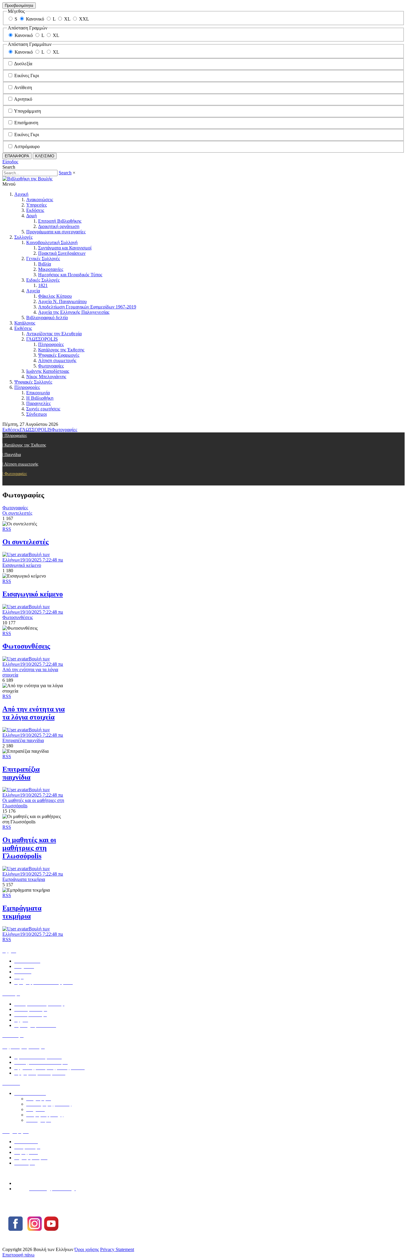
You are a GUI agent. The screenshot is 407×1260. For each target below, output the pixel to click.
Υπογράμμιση (27, 111)
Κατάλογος (24, 322)
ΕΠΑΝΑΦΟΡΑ (17, 156)
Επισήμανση (26, 122)
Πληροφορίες (51, 344)
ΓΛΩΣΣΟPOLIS (42, 339)
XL (67, 18)
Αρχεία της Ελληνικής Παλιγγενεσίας (73, 312)
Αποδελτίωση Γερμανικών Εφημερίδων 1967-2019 (87, 306)
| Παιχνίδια (11, 454)
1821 (43, 285)
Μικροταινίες (50, 269)
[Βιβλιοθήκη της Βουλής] (27, 178)
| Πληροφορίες (14, 435)
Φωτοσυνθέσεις (26, 646)
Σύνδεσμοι (36, 414)
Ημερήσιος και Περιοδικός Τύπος (70, 274)
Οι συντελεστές (25, 542)
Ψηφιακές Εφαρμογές (58, 355)
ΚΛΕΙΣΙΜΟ (44, 156)
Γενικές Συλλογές (43, 258)
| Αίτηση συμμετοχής (20, 464)
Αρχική (21, 194)
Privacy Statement (117, 1249)
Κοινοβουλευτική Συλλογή (51, 242)
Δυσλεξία (23, 63)
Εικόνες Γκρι (26, 75)
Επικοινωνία (38, 392)
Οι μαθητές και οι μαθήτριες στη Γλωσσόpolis (29, 848)
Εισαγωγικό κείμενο (32, 594)
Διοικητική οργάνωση (58, 226)
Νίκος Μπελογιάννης (46, 376)
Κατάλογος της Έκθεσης (61, 349)
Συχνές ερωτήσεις (43, 408)
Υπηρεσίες (36, 204)
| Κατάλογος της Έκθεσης (24, 445)
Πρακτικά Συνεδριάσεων (62, 253)
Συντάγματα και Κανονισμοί (64, 247)
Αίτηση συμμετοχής (57, 360)
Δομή (31, 215)
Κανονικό (35, 18)
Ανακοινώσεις (39, 199)
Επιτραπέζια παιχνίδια (21, 773)
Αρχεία (33, 290)
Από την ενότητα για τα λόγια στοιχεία (33, 713)
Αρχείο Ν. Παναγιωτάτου (62, 301)
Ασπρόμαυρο (27, 146)
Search (65, 172)
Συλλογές (23, 237)
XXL (84, 18)
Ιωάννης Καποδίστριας (47, 371)
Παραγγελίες (38, 403)
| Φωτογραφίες (14, 473)
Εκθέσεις (23, 328)
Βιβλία (44, 263)
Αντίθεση (23, 87)
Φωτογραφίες (51, 365)
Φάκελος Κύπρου (55, 296)
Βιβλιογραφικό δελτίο (47, 317)
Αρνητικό (23, 99)
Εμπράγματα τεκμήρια (21, 912)
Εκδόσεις (35, 210)
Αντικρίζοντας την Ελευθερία (54, 333)
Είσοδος (10, 161)
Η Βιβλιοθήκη (39, 398)
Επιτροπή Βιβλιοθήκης (59, 221)
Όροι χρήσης (86, 1249)
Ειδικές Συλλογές (43, 280)
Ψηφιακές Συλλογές (33, 381)
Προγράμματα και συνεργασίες (56, 231)
